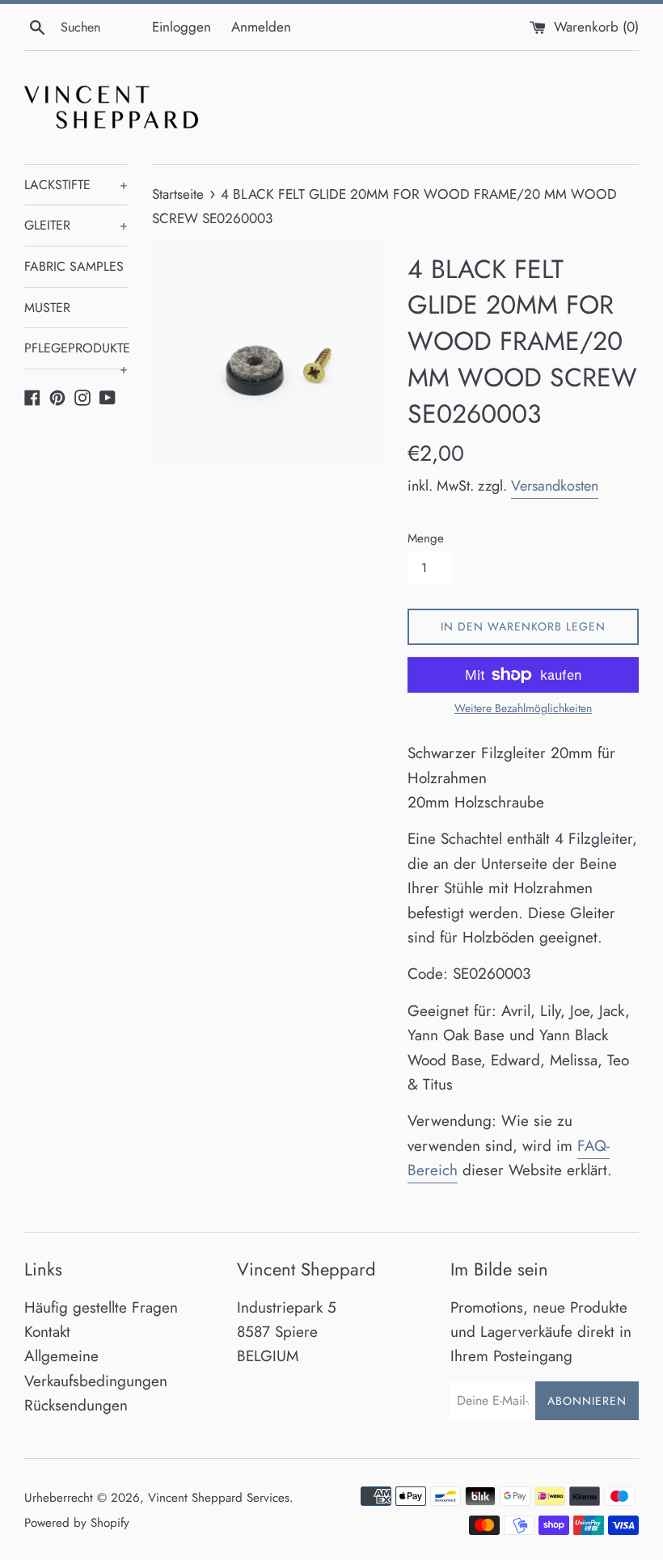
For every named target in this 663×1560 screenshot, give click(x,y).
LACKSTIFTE (76, 184)
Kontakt (47, 1332)
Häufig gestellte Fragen (101, 1307)
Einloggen (181, 26)
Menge (426, 538)
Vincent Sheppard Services (218, 1498)
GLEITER (76, 225)
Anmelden (261, 26)
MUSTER (47, 307)
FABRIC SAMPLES (74, 266)
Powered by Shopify (76, 1523)
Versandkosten (554, 485)
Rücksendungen (76, 1405)
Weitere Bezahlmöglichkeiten (523, 708)
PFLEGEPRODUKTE (76, 354)
